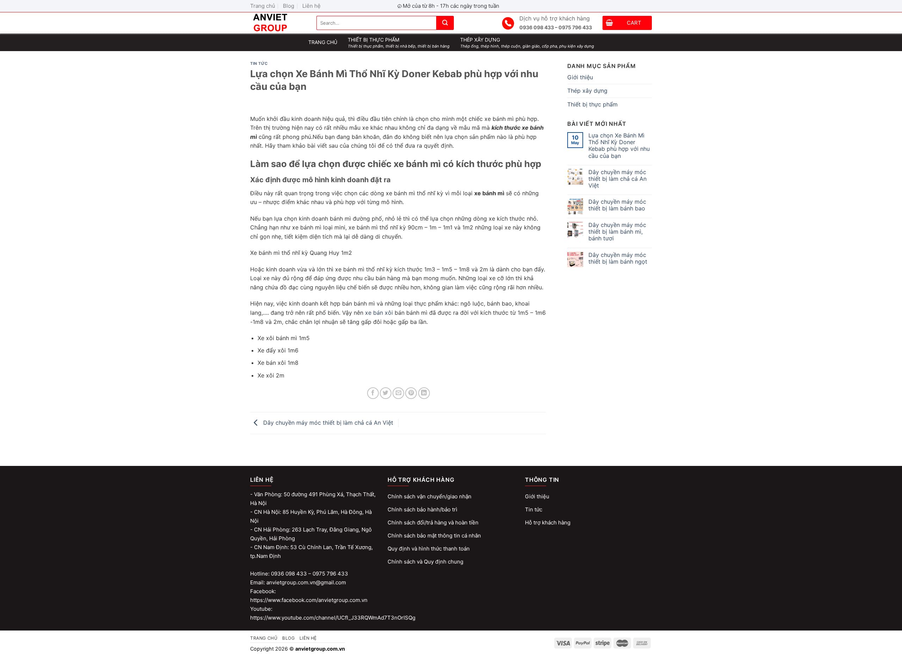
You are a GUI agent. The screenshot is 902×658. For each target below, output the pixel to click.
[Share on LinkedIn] (424, 393)
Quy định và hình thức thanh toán (429, 548)
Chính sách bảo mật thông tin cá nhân (434, 535)
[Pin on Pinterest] (411, 393)
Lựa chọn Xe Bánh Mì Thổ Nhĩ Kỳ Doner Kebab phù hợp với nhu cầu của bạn (619, 145)
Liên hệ (311, 5)
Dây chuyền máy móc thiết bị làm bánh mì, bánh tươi (617, 232)
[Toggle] (649, 91)
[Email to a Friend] (398, 393)
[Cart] (609, 23)
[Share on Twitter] (385, 393)
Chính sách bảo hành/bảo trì (422, 509)
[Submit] (445, 23)
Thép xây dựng (587, 90)
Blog (288, 5)
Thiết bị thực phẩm (592, 104)
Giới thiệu (580, 77)
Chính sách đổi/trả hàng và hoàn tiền (433, 522)
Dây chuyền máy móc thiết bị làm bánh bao (617, 205)
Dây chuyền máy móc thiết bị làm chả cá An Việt (327, 422)
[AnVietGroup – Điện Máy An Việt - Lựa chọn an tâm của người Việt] (278, 22)
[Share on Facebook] (373, 393)
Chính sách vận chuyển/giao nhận (429, 496)
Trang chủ (262, 5)
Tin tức (259, 63)
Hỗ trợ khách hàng (547, 522)
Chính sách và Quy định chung (425, 561)
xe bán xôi (379, 312)
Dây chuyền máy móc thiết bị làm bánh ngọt (617, 258)
